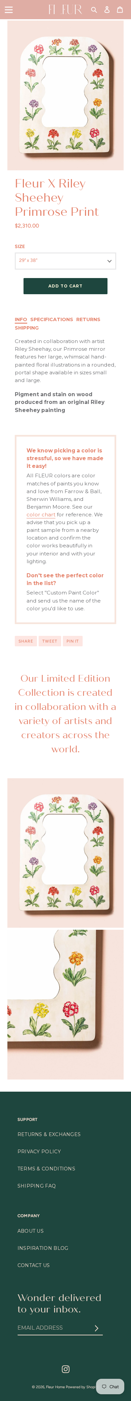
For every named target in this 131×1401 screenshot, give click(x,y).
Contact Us (33, 1265)
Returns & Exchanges (49, 1134)
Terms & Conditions (46, 1169)
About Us (30, 1231)
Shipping (27, 328)
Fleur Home (55, 1387)
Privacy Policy (39, 1152)
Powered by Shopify (82, 1387)
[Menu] (8, 9)
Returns (88, 319)
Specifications (51, 319)
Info (21, 319)
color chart (41, 514)
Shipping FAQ (36, 1186)
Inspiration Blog (43, 1248)
